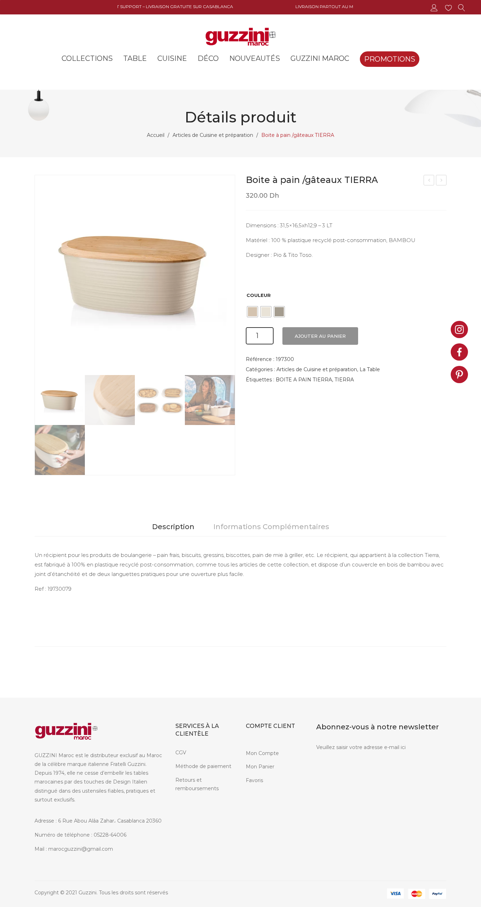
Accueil (155, 135)
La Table (370, 369)
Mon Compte (262, 753)
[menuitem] (87, 58)
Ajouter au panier (320, 336)
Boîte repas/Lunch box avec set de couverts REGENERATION (429, 181)
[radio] (252, 311)
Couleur (258, 295)
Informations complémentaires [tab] (271, 526)
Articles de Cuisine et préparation (213, 135)
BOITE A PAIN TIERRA (304, 379)
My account (435, 8)
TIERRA (344, 379)
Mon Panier (260, 766)
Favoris (254, 780)
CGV (180, 752)
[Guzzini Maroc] (240, 36)
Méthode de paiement (203, 766)
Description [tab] (173, 526)
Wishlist (449, 8)
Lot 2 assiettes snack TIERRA (441, 181)
